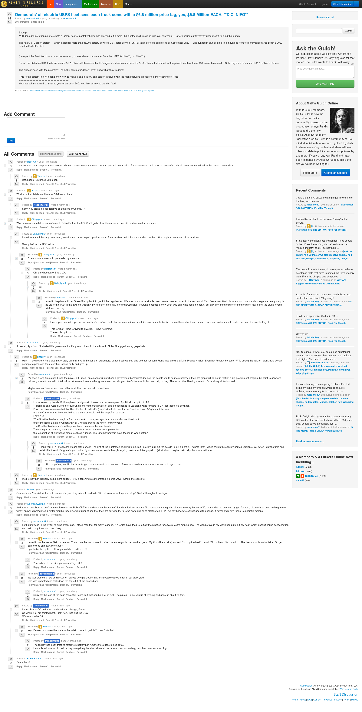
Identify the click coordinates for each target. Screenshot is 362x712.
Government (69, 18)
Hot (50, 4)
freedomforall (32, 18)
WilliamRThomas (320, 362)
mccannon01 (314, 204)
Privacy (338, 699)
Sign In (323, 4)
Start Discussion (342, 4)
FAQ (309, 699)
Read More (310, 173)
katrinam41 (61, 297)
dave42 (300, 480)
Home (295, 699)
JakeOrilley (313, 301)
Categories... (71, 4)
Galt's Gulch (306, 685)
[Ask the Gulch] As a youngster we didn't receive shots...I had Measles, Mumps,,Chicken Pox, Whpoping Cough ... (324, 255)
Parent (49, 184)
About (303, 699)
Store (118, 4)
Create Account (307, 4)
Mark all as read (78, 154)
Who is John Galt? (349, 688)
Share (34, 21)
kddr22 (300, 467)
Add (11, 140)
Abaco (34, 190)
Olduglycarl (37, 219)
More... (129, 4)
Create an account (335, 173)
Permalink (56, 169)
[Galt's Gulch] (23, 4)
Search (348, 30)
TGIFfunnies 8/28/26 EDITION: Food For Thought (321, 229)
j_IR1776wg (313, 280)
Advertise (327, 699)
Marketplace (90, 4)
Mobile (354, 699)
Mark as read (31, 169)
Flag (41, 21)
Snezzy (41, 356)
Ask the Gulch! (325, 84)
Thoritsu (41, 176)
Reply (19, 169)
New (58, 4)
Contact (317, 699)
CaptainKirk (39, 233)
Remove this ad (325, 17)
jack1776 (32, 161)
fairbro (300, 471)
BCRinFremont (34, 658)
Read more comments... (310, 441)
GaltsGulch (311, 476)
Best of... (44, 169)
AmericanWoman (36, 503)
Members (106, 4)
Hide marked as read (51, 154)
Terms (346, 699)
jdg (312, 226)
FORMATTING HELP (56, 138)
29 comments (22, 21)
